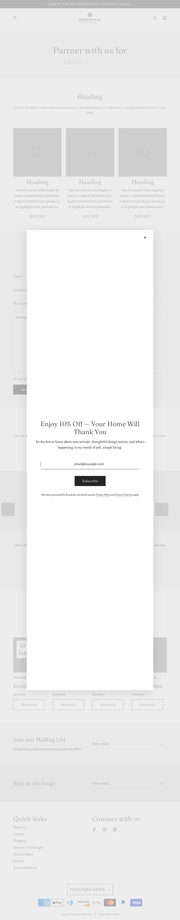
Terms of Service (123, 494)
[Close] (145, 237)
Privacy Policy (102, 494)
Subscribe (90, 481)
